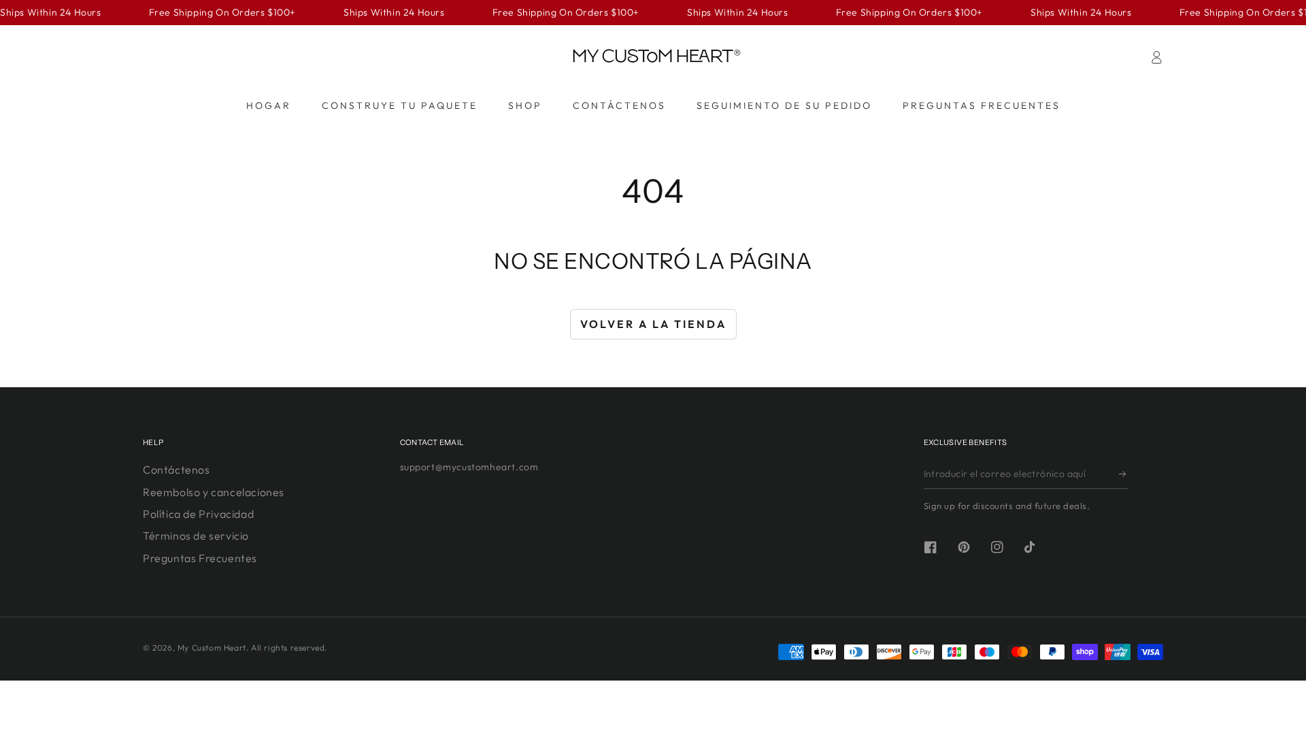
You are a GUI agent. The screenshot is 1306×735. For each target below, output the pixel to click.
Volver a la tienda (653, 324)
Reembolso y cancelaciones (213, 492)
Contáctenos (176, 469)
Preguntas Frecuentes (200, 558)
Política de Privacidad (198, 514)
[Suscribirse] (1123, 474)
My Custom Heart (212, 647)
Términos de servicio (196, 535)
